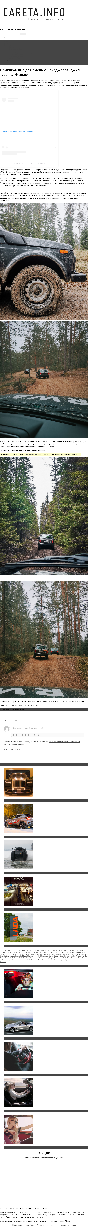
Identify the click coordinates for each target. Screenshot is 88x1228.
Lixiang (6, 956)
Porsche (84, 956)
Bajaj (27, 950)
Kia (60, 954)
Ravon (2, 958)
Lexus (85, 954)
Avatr (19, 950)
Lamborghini (70, 954)
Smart (37, 958)
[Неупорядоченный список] (28, 735)
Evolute (25, 952)
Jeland (40, 954)
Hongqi (7, 954)
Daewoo (3, 952)
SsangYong (48, 958)
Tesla (79, 958)
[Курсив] (16, 735)
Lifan (2, 956)
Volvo (14, 960)
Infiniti (19, 954)
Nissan (61, 956)
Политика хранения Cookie (23, 1225)
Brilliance (48, 950)
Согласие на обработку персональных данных (56, 1225)
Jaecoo (27, 954)
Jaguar (32, 954)
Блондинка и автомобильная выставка (21, 1147)
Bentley (37, 950)
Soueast (41, 958)
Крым (67, 960)
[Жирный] (13, 735)
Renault (7, 958)
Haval (85, 952)
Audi (11, 950)
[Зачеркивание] (22, 735)
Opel (71, 956)
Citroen (78, 950)
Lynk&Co (18, 956)
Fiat (49, 952)
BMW (43, 950)
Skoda (32, 958)
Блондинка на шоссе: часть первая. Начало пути (25, 1111)
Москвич (3, 962)
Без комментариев (31, 705)
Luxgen (12, 956)
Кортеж (62, 960)
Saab (20, 958)
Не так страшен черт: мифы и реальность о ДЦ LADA (27, 946)
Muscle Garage (54, 956)
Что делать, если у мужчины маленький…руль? (25, 1075)
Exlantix (36, 952)
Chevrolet (72, 950)
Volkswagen (8, 960)
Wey (22, 960)
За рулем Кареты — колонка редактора (23, 53)
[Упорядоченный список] (25, 735)
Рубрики (7, 45)
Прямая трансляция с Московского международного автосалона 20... (34, 909)
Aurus (15, 950)
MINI (39, 956)
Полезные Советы (15, 59)
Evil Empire (18, 952)
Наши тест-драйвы (15, 49)
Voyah (19, 960)
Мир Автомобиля (76, 960)
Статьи (6, 43)
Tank (64, 958)
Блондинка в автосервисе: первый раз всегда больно (27, 1002)
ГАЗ (52, 960)
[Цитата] (31, 735)
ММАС (11, 60)
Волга (48, 960)
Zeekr (31, 960)
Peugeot (78, 956)
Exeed (30, 952)
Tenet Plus (74, 958)
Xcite (26, 960)
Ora (74, 956)
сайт (73, 701)
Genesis (65, 952)
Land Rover (79, 954)
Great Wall (71, 952)
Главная (7, 41)
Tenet (68, 958)
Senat (28, 958)
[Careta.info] (34, 24)
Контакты (7, 62)
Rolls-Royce (14, 958)
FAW (40, 952)
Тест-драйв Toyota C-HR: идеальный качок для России (28, 837)
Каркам (56, 960)
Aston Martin (4, 950)
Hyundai (13, 954)
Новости (12, 47)
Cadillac (54, 950)
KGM (57, 954)
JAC (23, 954)
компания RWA (31, 454)
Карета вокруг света (16, 57)
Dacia (83, 950)
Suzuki (60, 958)
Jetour (45, 954)
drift (12, 952)
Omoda (66, 956)
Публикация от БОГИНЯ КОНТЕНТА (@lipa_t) (29, 163)
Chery (66, 950)
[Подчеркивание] (19, 735)
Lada (63, 954)
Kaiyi (53, 954)
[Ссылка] (34, 735)
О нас (6, 64)
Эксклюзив (13, 51)
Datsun (8, 952)
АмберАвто (37, 960)
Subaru (55, 958)
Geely (60, 952)
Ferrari (45, 952)
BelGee (32, 950)
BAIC (23, 950)
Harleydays (79, 952)
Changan (61, 950)
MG (35, 956)
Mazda (24, 956)
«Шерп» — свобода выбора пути (18, 873)
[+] (38, 735)
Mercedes (30, 956)
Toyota (84, 958)
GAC (55, 952)
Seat (24, 958)
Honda (2, 954)
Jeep (36, 954)
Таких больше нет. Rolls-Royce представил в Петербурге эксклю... (33, 800)
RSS (5, 37)
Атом (44, 960)
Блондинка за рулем (16, 55)
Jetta (48, 954)
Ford (52, 952)
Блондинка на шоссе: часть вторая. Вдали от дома (26, 1038)
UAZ (1, 960)
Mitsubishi (44, 956)
